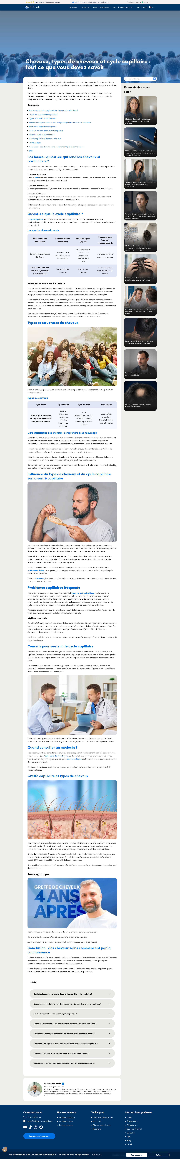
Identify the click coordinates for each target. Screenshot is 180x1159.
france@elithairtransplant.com (39, 1121)
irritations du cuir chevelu (56, 755)
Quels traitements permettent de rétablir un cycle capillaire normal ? (64, 1033)
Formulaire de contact (39, 1136)
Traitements (72, 7)
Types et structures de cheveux (42, 118)
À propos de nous (125, 7)
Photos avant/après (101, 1125)
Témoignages (35, 142)
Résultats (97, 1129)
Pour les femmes (66, 1125)
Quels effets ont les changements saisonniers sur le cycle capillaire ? (64, 1063)
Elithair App (132, 1125)
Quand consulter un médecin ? (42, 134)
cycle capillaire (37, 219)
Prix (114, 7)
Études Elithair (133, 1121)
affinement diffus (36, 570)
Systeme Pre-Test (134, 1129)
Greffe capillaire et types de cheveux (45, 138)
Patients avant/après (101, 7)
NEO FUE (97, 1121)
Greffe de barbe (66, 1121)
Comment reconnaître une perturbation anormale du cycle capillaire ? (65, 1023)
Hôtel (129, 1144)
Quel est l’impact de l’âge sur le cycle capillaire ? (55, 1013)
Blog (137, 7)
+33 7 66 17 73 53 (33, 1117)
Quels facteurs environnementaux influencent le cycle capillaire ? (63, 994)
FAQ (31, 150)
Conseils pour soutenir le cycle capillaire (46, 130)
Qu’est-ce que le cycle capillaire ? (43, 114)
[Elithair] (33, 7)
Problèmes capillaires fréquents (42, 126)
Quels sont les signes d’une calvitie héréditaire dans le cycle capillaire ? (66, 1043)
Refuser (159, 1155)
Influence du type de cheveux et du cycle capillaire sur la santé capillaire (60, 122)
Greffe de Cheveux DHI (103, 1117)
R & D (129, 1117)
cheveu (38, 177)
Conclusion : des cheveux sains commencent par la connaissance (56, 146)
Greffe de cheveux (67, 1117)
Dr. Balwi (130, 1132)
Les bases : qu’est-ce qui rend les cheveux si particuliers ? (53, 110)
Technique (85, 7)
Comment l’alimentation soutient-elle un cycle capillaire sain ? (61, 1053)
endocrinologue (74, 758)
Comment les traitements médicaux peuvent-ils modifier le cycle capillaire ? (67, 1003)
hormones (39, 578)
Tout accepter (136, 1155)
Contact (144, 7)
